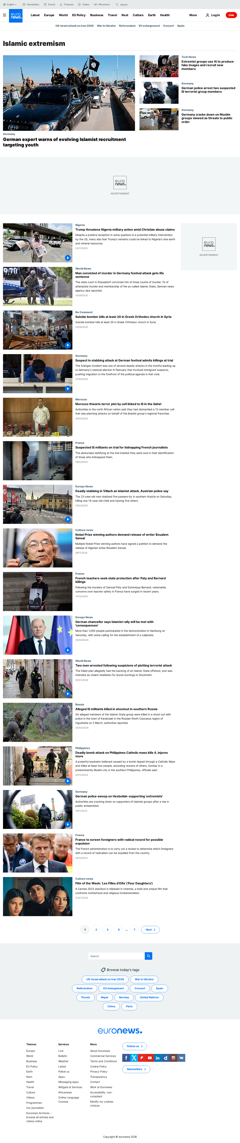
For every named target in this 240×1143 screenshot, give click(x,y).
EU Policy (79, 15)
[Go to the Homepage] (15, 16)
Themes (31, 1044)
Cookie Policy (98, 1066)
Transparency (98, 1076)
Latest (35, 15)
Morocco (81, 399)
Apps (61, 1076)
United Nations (149, 997)
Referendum (127, 25)
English (10, 4)
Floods (85, 997)
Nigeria (80, 224)
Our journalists (35, 1107)
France (79, 442)
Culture (138, 15)
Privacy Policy (98, 1071)
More (93, 1044)
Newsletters (134, 1069)
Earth (152, 15)
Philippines (82, 747)
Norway (124, 997)
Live (231, 15)
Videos (30, 1097)
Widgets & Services (70, 1087)
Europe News (84, 486)
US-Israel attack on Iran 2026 (75, 25)
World (63, 15)
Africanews (65, 1092)
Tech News (189, 56)
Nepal (104, 997)
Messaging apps (68, 1081)
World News (83, 268)
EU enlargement (149, 25)
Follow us (63, 1071)
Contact (95, 1081)
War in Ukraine (106, 25)
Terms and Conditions (103, 1061)
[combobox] (136, 5)
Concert (168, 25)
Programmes (34, 1102)
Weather (63, 1061)
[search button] (117, 5)
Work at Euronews (101, 1087)
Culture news (84, 529)
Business (96, 15)
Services (63, 1044)
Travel (112, 15)
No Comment (84, 311)
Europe (49, 15)
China (111, 1006)
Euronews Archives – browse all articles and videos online (40, 1117)
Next (125, 15)
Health (165, 15)
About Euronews (100, 1050)
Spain (180, 25)
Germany (9, 133)
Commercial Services (103, 1055)
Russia (79, 704)
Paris (129, 1006)
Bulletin (62, 1055)
